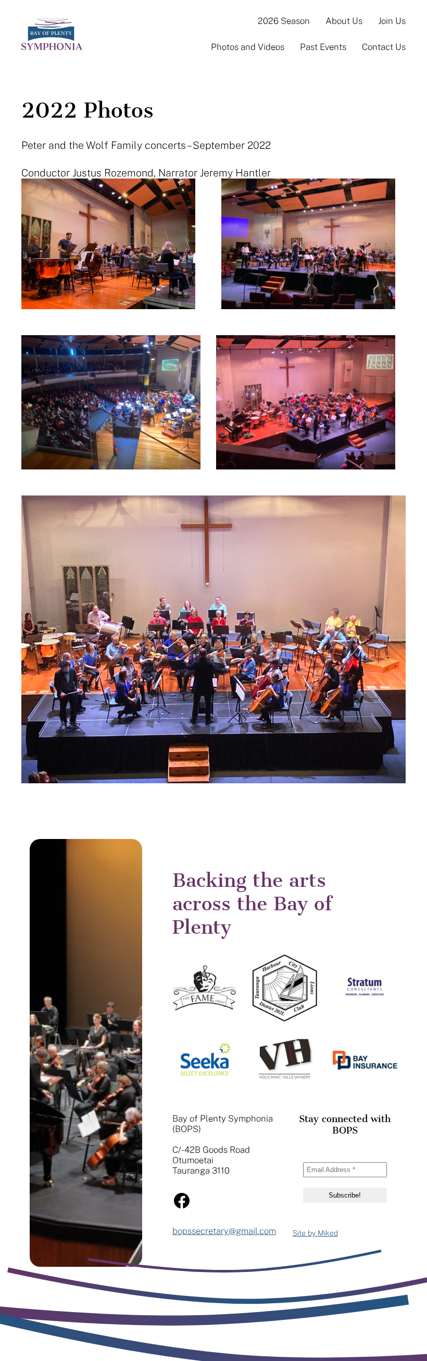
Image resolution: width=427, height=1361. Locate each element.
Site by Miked (315, 1233)
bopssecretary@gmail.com (224, 1231)
